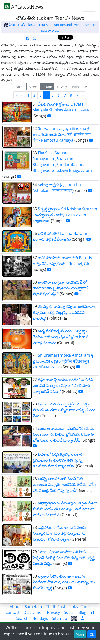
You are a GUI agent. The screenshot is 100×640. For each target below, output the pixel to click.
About (15, 606)
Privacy (53, 612)
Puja (75, 86)
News (33, 86)
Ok (92, 634)
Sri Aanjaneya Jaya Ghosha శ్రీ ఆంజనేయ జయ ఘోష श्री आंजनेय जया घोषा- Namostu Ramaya (62, 134)
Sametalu (33, 606)
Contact (12, 612)
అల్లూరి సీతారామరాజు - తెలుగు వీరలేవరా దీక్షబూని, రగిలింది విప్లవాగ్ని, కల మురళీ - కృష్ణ (64, 582)
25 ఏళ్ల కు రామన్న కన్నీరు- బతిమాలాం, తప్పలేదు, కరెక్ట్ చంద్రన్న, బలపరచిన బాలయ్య (65, 312)
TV (85, 86)
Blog (82, 612)
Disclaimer (33, 612)
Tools (85, 606)
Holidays (40, 618)
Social (69, 612)
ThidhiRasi (55, 606)
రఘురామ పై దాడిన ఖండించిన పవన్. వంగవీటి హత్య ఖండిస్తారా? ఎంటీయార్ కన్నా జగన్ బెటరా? (63, 385)
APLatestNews (26, 6)
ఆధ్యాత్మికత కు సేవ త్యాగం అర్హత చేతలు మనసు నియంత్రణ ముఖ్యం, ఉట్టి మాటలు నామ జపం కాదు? (65, 508)
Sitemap (59, 618)
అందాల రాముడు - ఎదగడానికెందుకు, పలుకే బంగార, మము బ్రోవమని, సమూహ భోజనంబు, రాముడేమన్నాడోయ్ (63, 434)
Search (19, 86)
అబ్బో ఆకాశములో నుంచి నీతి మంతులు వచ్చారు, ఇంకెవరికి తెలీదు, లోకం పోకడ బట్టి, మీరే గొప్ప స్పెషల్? (64, 484)
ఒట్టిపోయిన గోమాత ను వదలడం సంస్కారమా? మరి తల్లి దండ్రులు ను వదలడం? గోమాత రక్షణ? (60, 533)
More (80, 634)
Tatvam (62, 86)
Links (73, 606)
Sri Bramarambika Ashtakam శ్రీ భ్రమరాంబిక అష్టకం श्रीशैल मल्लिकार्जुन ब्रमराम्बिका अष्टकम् (63, 361)
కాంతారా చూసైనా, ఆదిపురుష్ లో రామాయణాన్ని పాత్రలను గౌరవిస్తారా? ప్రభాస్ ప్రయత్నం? (60, 287)
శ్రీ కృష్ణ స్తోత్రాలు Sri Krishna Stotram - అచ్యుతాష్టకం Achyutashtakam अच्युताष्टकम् (65, 214)
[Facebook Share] (27, 38)
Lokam (47, 86)
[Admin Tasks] (82, 618)
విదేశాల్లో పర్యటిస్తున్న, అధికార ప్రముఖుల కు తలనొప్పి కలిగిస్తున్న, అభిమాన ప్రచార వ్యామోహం (58, 460)
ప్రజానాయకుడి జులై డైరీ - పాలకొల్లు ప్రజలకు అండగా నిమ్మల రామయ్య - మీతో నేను (64, 409)
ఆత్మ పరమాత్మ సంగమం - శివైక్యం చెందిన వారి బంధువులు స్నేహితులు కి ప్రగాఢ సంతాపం (60, 336)
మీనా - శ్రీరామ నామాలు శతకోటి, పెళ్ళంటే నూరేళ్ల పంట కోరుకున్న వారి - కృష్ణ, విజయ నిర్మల (64, 557)
